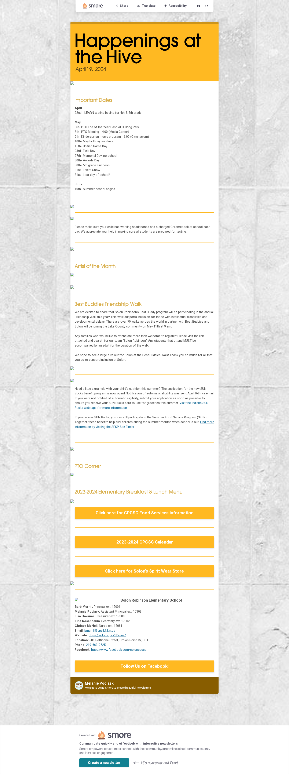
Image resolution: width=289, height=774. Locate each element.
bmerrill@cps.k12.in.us (99, 631)
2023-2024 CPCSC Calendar (144, 542)
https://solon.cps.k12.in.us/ (107, 635)
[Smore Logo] (93, 6)
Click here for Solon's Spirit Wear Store (144, 571)
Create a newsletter (104, 763)
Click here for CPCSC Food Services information (145, 512)
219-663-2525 (96, 645)
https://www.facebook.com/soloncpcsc (118, 650)
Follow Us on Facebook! (145, 666)
